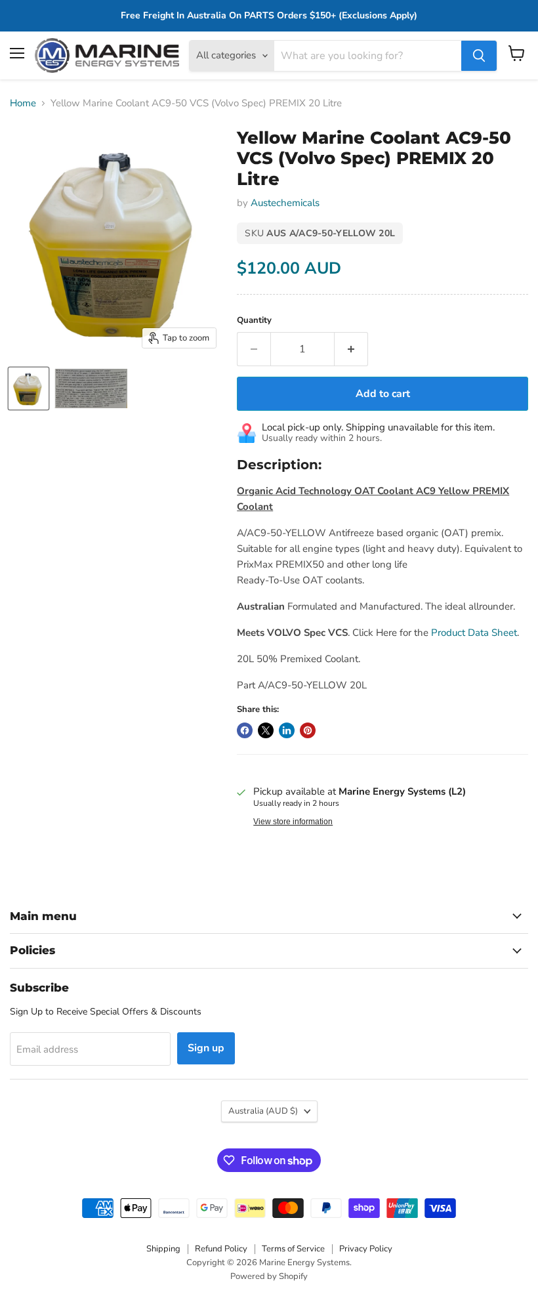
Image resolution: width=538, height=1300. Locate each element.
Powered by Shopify (269, 1276)
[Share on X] (266, 730)
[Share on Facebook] (245, 730)
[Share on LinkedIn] (287, 730)
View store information (293, 821)
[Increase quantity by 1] (351, 349)
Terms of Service (293, 1249)
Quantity (254, 320)
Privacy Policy (365, 1249)
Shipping (163, 1249)
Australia (263, 1111)
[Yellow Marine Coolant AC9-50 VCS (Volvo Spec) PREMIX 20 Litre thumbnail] (29, 388)
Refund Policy (221, 1249)
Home (23, 103)
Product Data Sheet (474, 632)
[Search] (479, 56)
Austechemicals (285, 202)
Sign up (206, 1048)
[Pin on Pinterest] (308, 730)
